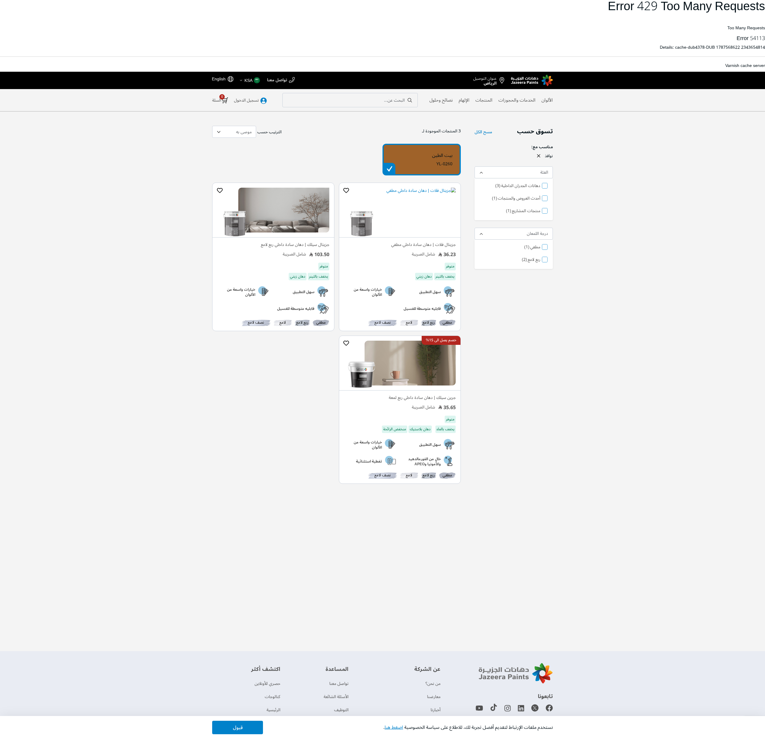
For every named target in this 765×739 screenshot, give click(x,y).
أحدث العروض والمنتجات (516, 198)
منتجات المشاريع (523, 211)
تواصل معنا (277, 80)
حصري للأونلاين (267, 683)
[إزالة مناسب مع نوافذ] (538, 156)
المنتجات (483, 100)
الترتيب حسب (269, 132)
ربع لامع (531, 260)
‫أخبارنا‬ (435, 710)
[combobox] (350, 100)
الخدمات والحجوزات (517, 100)
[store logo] (532, 80)
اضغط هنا (394, 727)
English (219, 78)
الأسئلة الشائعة (336, 696)
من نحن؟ (433, 683)
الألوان (547, 100)
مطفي (532, 247)
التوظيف (341, 710)
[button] (249, 80)
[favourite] (346, 190)
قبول (238, 728)
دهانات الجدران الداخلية (517, 186)
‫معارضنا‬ (433, 696)
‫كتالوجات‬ (272, 696)
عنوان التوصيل (485, 79)
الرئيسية (273, 710)
